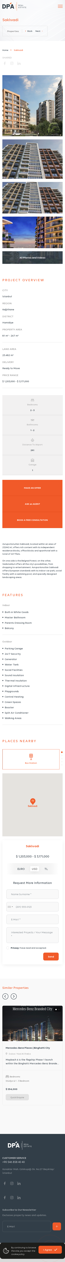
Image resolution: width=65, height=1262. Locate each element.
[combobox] (10, 906)
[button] (33, 801)
